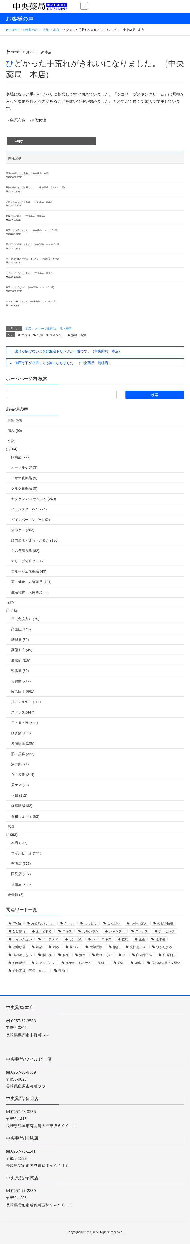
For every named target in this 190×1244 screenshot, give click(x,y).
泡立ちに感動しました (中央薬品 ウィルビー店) (31, 301)
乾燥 (40, 335)
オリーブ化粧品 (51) (27, 561)
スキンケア (57, 335)
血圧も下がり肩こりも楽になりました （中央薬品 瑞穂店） (63, 363)
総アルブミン (45, 963)
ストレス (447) (22, 712)
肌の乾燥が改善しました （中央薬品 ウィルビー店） (34, 244)
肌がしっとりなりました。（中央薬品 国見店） (30, 202)
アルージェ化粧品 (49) (28, 571)
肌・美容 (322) (22, 754)
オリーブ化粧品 (45, 328)
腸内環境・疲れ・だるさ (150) (35, 540)
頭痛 (138, 963)
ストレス (141, 931)
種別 (11, 603)
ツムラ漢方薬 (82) (25, 551)
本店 (28, 328)
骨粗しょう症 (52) (25, 816)
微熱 (116, 947)
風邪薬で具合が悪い (165, 963)
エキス (67, 931)
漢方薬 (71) (20, 764)
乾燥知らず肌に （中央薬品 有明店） (26, 216)
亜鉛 (142, 939)
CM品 (17, 923)
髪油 (61, 971)
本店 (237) (19, 843)
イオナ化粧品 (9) (24, 478)
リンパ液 (75, 939)
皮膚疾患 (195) (22, 743)
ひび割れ (19, 931)
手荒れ (26, 335)
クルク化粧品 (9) (24, 488)
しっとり (90, 923)
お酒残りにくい (42, 923)
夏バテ (74, 947)
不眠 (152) (19, 795)
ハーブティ (50, 939)
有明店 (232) (21, 863)
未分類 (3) (16, 895)
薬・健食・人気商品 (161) (31, 582)
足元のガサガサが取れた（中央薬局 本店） (28, 173)
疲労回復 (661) (22, 691)
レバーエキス (101, 939)
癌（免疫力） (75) (25, 619)
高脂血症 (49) (21, 650)
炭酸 (65, 955)
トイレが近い (22, 939)
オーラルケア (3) (24, 467)
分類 (11, 441)
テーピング (167, 931)
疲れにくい (104, 955)
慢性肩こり (138, 947)
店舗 (11, 827)
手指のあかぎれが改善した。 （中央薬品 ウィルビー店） (36, 187)
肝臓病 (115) (20, 660)
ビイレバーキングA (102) (30, 520)
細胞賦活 (19, 963)
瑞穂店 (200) (21, 884)
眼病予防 (169, 955)
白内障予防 (144, 955)
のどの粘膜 (165, 923)
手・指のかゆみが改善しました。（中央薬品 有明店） (34, 259)
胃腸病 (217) (21, 681)
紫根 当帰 (78, 335)
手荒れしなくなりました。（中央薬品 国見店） (30, 273)
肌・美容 (66, 328)
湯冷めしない (22, 955)
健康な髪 (19, 947)
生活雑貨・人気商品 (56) (30, 592)
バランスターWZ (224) (29, 509)
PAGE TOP (180, 1202)
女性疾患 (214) (22, 775)
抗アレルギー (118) (26, 702)
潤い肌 (47, 955)
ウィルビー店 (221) (26, 853)
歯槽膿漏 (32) (21, 806)
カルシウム (90, 931)
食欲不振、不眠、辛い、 (30, 971)
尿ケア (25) (20, 785)
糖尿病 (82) (20, 640)
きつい (69, 923)
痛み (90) (15, 431)
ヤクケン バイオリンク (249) (33, 499)
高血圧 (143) (21, 629)
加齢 (39, 947)
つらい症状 (139, 923)
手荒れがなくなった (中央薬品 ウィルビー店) (30, 287)
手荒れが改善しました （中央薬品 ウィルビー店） (32, 230)
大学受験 (96, 947)
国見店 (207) (21, 874)
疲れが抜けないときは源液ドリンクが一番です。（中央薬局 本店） (68, 351)
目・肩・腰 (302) (24, 723)
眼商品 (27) (20, 457)
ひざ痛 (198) (21, 733)
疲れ (82, 955)
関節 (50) (15, 420)
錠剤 (121, 963)
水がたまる (164, 947)
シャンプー (117, 931)
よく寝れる (44, 931)
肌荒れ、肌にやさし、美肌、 (86, 963)
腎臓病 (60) (20, 671)
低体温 (160, 939)
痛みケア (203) (22, 530)
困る (56, 947)
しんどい (113, 923)
